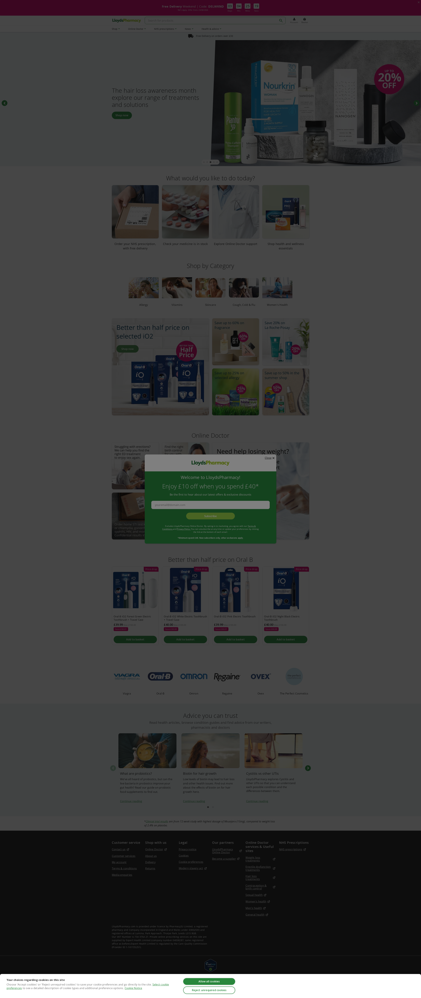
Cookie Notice (133, 988)
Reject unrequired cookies (209, 990)
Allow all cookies (209, 981)
